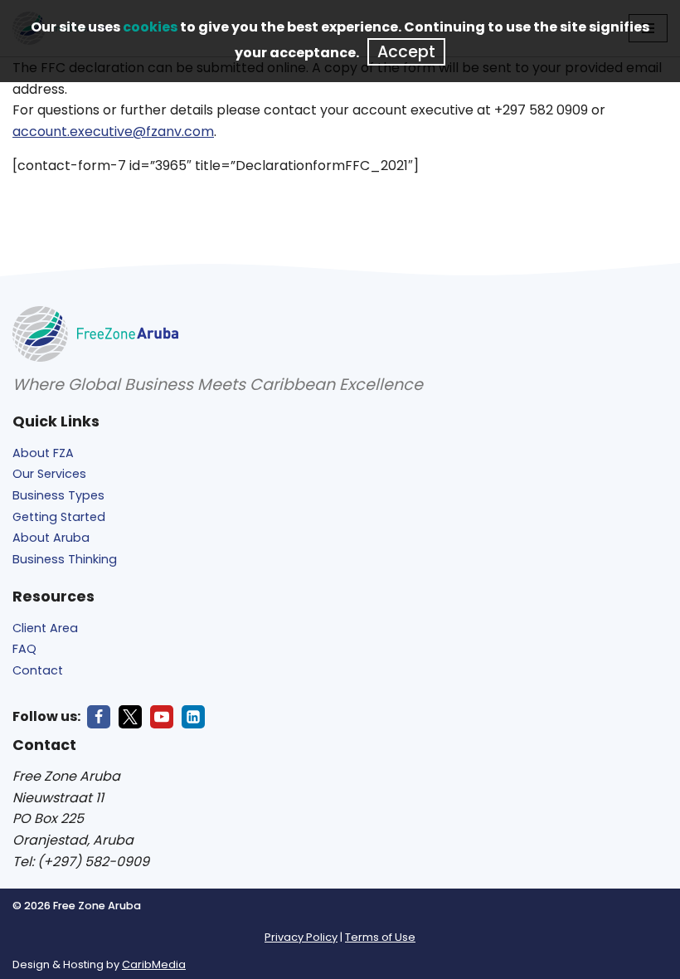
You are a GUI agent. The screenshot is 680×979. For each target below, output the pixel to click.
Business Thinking (64, 559)
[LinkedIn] (193, 716)
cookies (150, 27)
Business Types (58, 495)
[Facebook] (98, 716)
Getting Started (58, 517)
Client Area (45, 628)
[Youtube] (161, 716)
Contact (37, 670)
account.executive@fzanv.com (113, 131)
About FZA (43, 453)
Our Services (49, 473)
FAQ (24, 648)
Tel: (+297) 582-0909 (80, 861)
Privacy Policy (301, 937)
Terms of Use (380, 937)
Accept (406, 52)
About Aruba (51, 537)
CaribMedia (154, 964)
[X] (130, 716)
